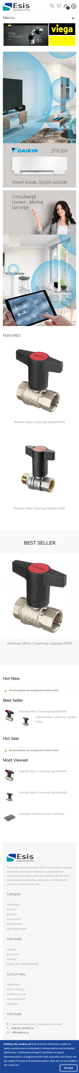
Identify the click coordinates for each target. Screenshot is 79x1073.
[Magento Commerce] (16, 5)
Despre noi (13, 954)
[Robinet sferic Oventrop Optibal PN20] (39, 467)
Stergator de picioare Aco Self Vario (42, 813)
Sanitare (11, 914)
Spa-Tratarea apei (17, 928)
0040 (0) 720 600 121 (23, 1028)
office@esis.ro (20, 1032)
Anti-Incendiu (14, 924)
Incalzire (11, 909)
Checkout (12, 1003)
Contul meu (13, 984)
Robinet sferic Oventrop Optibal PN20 (39, 508)
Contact (11, 949)
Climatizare (13, 904)
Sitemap (11, 959)
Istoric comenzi (15, 989)
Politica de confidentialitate (22, 964)
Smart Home (14, 919)
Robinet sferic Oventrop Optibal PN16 (39, 422)
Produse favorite (16, 994)
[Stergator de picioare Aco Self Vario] (9, 813)
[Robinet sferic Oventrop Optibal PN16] (39, 381)
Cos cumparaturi (16, 999)
